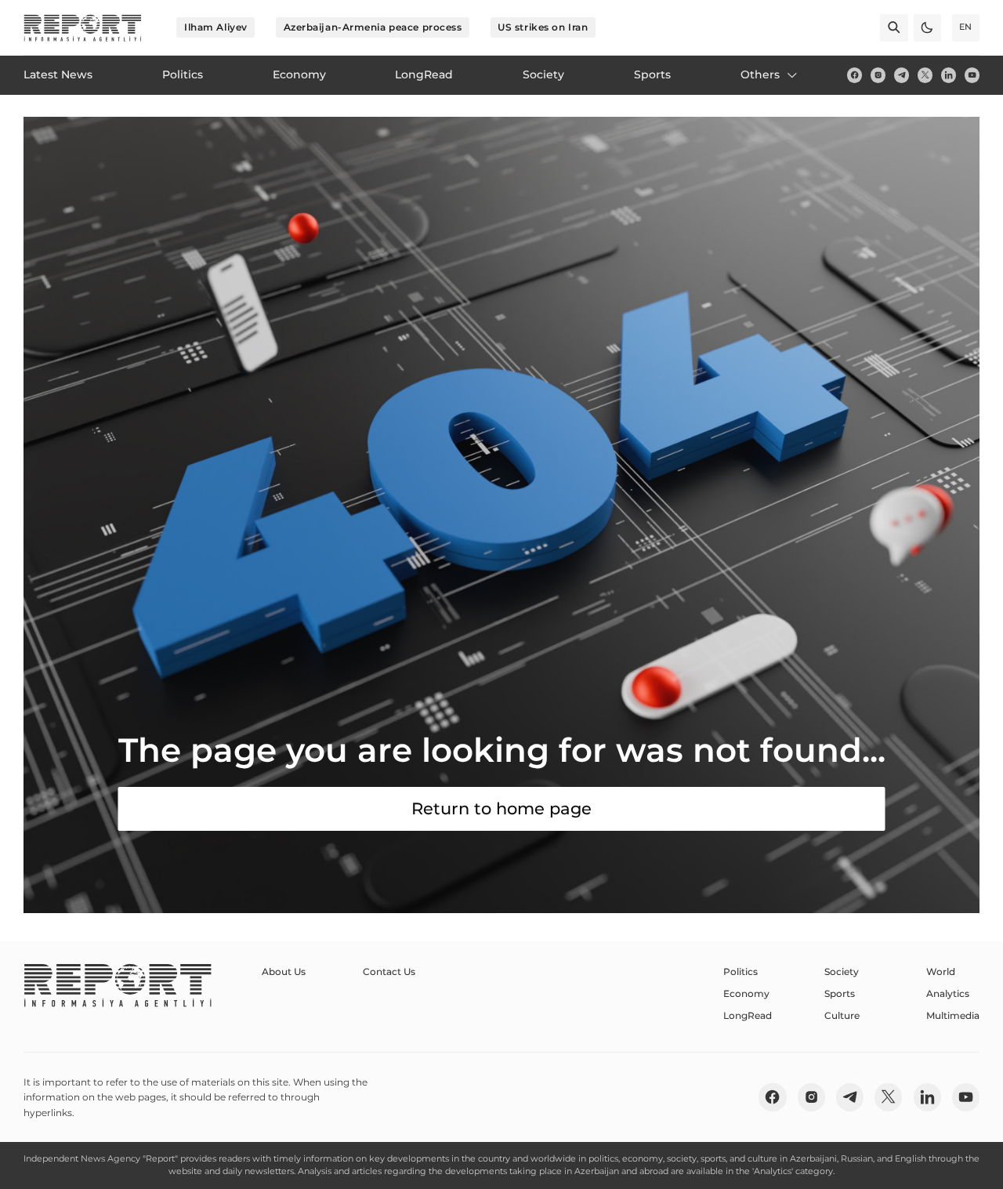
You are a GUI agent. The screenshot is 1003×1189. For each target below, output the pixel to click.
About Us (284, 971)
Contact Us (389, 971)
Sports (839, 993)
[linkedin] (948, 74)
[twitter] (925, 74)
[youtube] (972, 74)
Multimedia (952, 1015)
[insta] (878, 74)
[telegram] (901, 74)
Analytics (947, 993)
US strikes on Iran (543, 27)
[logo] (83, 28)
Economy (746, 993)
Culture (842, 1015)
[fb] (854, 74)
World (940, 971)
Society (841, 971)
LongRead (747, 1015)
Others (760, 74)
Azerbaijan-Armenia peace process (373, 27)
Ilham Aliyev (216, 27)
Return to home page (501, 808)
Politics (740, 971)
